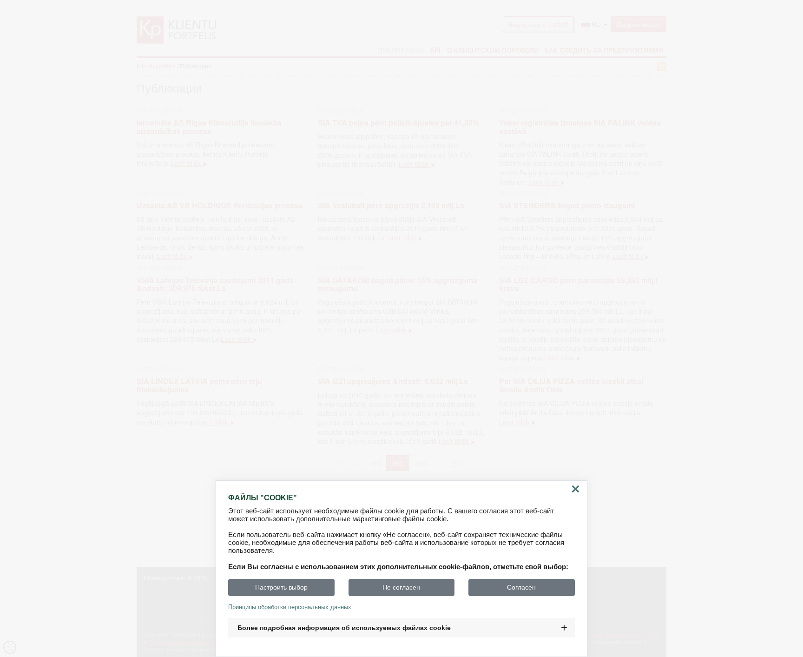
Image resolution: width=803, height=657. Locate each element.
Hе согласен (401, 587)
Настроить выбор (281, 587)
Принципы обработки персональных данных (289, 607)
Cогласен (521, 587)
